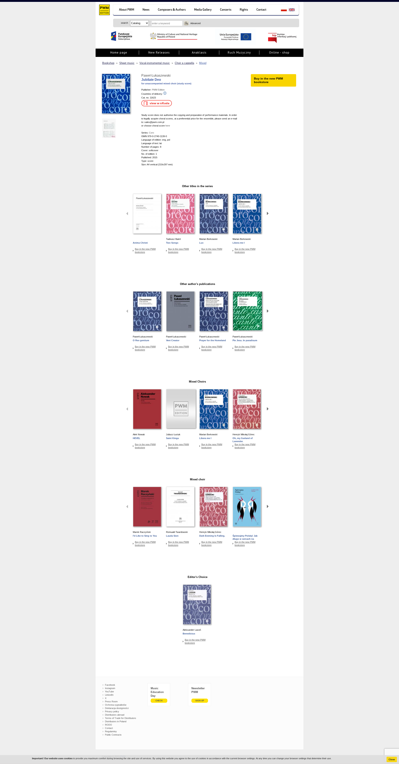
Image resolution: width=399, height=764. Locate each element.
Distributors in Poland (115, 721)
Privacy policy (112, 711)
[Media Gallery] (203, 10)
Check (159, 700)
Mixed (202, 63)
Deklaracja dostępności (117, 708)
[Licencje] (244, 10)
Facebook (110, 685)
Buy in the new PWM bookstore (145, 250)
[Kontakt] (263, 10)
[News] (146, 10)
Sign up (199, 700)
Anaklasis (199, 52)
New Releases (159, 52)
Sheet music (126, 63)
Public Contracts (113, 734)
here (167, 125)
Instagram (110, 688)
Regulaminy (111, 731)
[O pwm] (126, 10)
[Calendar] (226, 10)
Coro (151, 132)
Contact (109, 728)
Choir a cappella (184, 63)
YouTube (109, 691)
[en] (294, 10)
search (186, 23)
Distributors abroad (114, 715)
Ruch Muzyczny (239, 52)
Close (392, 759)
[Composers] (172, 10)
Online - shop (279, 52)
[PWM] (104, 10)
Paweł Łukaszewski (156, 75)
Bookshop (108, 63)
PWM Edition (158, 89)
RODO (108, 725)
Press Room (111, 701)
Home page (118, 52)
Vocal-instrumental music (154, 63)
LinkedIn (109, 695)
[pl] (281, 10)
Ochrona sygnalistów (115, 705)
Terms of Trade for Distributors (120, 718)
